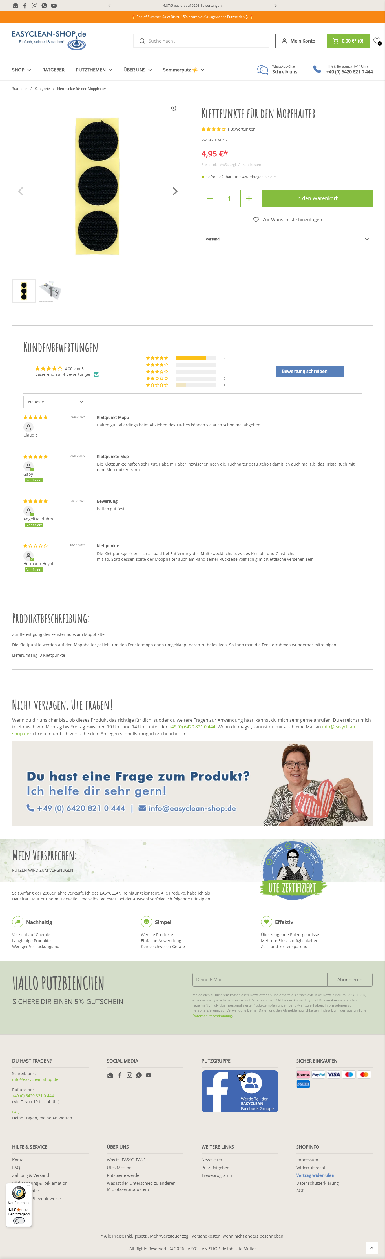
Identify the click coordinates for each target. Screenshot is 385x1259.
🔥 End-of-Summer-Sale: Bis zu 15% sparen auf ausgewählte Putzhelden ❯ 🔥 (192, 17)
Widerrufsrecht (310, 1167)
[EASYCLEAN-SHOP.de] (49, 40)
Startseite (19, 88)
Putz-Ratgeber (215, 1167)
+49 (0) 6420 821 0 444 (192, 727)
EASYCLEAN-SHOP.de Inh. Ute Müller (220, 1248)
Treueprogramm (217, 1175)
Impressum (307, 1159)
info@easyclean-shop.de (35, 1079)
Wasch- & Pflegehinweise (36, 1198)
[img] (35, 417)
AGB (300, 1190)
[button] (348, 41)
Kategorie (42, 88)
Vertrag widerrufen (315, 1175)
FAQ (16, 1112)
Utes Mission (119, 1167)
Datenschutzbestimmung (212, 1015)
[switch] (19, 1220)
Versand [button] (213, 238)
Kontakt (19, 1159)
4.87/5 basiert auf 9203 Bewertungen (192, 5)
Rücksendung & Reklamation (40, 1183)
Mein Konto (303, 41)
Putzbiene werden (124, 1175)
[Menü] (28, 1186)
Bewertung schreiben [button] (305, 371)
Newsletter (212, 1159)
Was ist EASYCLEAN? (126, 1159)
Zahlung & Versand (30, 1175)
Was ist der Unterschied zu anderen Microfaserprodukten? (141, 1186)
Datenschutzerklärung (317, 1183)
